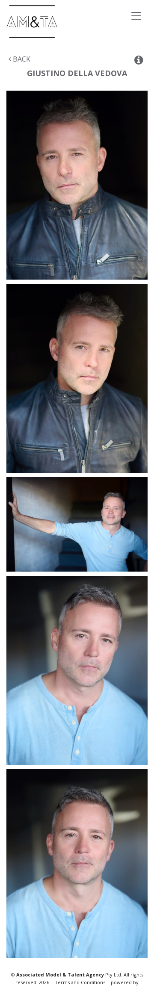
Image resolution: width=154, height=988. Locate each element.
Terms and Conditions (80, 982)
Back (20, 59)
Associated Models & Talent (63, 21)
